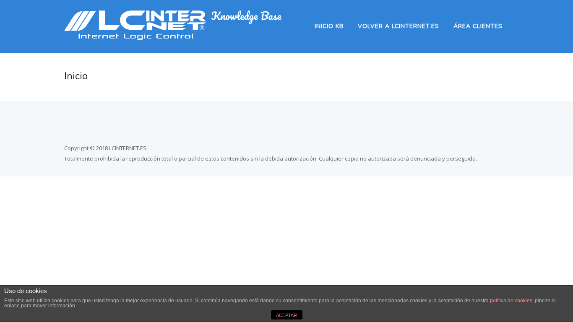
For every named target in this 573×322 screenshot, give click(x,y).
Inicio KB (329, 26)
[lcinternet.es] (172, 37)
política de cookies (511, 301)
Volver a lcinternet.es (398, 26)
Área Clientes (478, 26)
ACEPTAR (286, 315)
